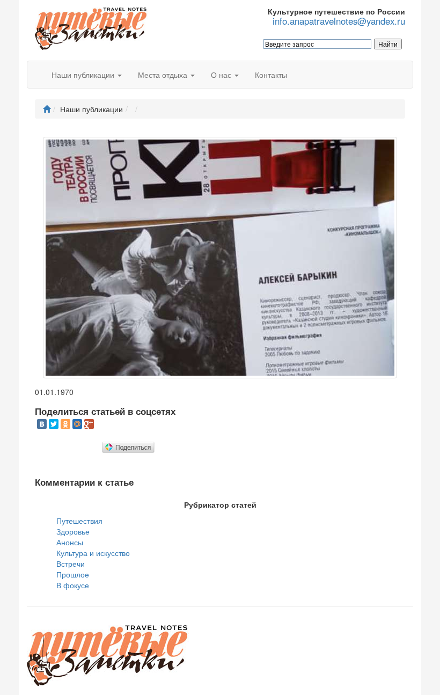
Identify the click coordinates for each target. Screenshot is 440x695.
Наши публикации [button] (84, 74)
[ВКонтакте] (42, 424)
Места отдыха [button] (163, 74)
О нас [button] (222, 74)
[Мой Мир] (77, 424)
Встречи (70, 563)
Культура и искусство (93, 552)
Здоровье (73, 531)
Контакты (271, 74)
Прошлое (72, 574)
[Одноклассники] (65, 424)
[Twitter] (53, 424)
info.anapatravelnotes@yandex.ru (339, 21)
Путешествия (79, 520)
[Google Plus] (89, 424)
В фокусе (72, 585)
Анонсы (69, 542)
